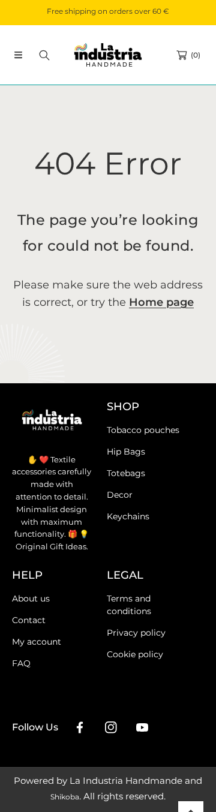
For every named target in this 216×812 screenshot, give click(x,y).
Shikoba (64, 796)
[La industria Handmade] (108, 55)
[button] (18, 55)
